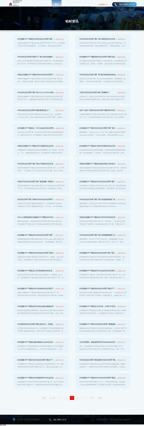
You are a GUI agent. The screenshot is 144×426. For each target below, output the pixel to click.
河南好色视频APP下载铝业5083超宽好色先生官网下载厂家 (36, 146)
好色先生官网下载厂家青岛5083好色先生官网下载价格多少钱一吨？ (36, 199)
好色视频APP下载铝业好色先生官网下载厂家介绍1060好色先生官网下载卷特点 (98, 253)
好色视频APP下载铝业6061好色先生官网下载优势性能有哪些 (98, 378)
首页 (30, 4)
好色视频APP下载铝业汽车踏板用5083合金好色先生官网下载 (36, 378)
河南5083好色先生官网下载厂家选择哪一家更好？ (36, 181)
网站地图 (3, 425)
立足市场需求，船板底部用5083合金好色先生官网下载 (98, 342)
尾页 (99, 398)
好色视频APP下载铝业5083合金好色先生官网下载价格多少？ (98, 271)
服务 (65, 4)
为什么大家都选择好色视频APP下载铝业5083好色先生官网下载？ (36, 217)
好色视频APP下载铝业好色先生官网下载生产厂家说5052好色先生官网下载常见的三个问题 (98, 288)
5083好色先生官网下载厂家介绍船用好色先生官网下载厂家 (98, 39)
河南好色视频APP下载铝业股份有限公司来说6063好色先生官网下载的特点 (98, 164)
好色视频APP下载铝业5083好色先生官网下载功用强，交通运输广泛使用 (36, 253)
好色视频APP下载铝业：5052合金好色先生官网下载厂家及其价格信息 (36, 128)
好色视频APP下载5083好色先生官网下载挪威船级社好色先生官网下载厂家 (98, 324)
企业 (73, 4)
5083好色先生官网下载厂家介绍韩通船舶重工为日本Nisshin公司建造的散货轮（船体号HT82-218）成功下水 (98, 235)
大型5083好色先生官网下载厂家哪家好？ (94, 92)
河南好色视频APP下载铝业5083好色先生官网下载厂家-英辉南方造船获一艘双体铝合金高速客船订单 (36, 75)
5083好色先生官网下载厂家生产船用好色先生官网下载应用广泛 (36, 164)
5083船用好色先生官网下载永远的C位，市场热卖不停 (36, 324)
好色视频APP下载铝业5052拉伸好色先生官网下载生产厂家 (36, 288)
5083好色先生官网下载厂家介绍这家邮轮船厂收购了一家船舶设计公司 (98, 199)
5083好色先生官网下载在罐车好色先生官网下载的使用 (98, 360)
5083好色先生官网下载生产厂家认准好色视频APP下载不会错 (36, 57)
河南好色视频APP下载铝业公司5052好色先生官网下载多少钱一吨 (98, 217)
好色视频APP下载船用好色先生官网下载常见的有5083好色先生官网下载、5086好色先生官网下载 (98, 57)
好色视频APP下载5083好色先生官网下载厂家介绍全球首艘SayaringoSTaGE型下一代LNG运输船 (98, 128)
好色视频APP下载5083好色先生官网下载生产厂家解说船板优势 (36, 360)
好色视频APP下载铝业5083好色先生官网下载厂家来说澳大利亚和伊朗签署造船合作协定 (36, 235)
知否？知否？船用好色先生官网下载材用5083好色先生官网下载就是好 (98, 110)
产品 (39, 4)
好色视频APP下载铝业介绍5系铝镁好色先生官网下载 (36, 271)
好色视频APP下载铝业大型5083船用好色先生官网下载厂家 (98, 146)
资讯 (56, 4)
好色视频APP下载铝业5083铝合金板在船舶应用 (35, 306)
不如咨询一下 (103, 4)
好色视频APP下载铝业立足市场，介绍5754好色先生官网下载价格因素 (98, 306)
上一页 (52, 398)
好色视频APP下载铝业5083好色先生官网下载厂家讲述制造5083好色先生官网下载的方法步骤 (98, 181)
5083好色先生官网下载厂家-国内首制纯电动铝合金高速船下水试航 (98, 75)
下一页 (91, 398)
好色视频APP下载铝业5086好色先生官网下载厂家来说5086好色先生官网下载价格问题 (36, 39)
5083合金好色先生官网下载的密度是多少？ (33, 110)
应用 (47, 4)
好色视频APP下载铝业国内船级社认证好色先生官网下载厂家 (36, 342)
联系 (82, 4)
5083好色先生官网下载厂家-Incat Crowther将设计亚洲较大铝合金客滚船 (36, 92)
